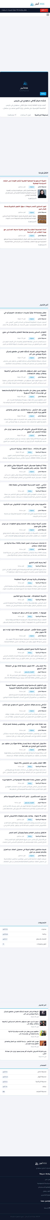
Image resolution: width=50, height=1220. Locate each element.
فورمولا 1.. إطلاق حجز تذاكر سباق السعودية (29, 613)
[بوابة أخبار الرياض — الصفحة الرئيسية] (39, 4)
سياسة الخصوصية (43, 1183)
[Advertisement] (25, 44)
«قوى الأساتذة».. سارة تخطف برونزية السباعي (28, 449)
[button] (48, 15)
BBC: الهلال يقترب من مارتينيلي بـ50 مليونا (30, 763)
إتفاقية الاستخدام (44, 1187)
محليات (32, 187)
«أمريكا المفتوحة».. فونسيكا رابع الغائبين (29, 596)
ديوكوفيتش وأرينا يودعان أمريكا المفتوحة (30, 579)
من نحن (47, 1179)
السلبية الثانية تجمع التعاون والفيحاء (31, 649)
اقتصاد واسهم (29, 672)
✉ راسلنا (47, 1208)
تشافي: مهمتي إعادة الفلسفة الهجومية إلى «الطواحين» (24, 780)
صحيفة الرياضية (41, 115)
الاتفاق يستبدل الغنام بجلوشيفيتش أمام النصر (27, 833)
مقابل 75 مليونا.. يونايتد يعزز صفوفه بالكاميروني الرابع (25, 816)
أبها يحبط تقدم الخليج (37, 563)
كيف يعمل (46, 1191)
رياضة (30, 452)
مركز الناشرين (45, 1195)
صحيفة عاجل (42, 187)
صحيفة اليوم (42, 672)
